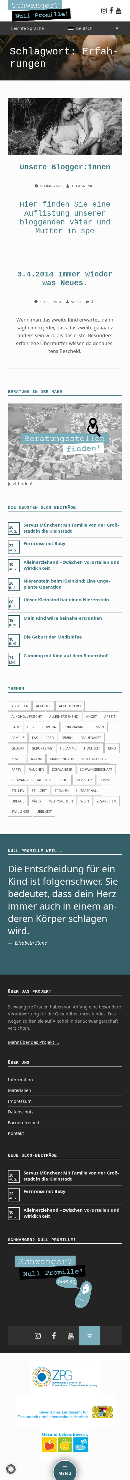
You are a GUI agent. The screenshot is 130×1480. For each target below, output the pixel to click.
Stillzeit (39, 790)
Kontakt (16, 1133)
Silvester (84, 780)
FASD (50, 737)
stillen (17, 790)
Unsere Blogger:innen (65, 167)
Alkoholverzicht (26, 716)
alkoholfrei (70, 706)
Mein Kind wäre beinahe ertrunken (63, 618)
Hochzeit (92, 748)
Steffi (76, 302)
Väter (81, 222)
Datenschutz (21, 1112)
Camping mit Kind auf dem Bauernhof (66, 655)
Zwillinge (20, 811)
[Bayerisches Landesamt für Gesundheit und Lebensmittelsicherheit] (65, 1410)
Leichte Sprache (27, 28)
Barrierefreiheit (23, 1123)
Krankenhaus (62, 758)
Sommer (106, 780)
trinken (62, 790)
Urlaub (17, 801)
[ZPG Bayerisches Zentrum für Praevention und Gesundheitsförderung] (65, 1377)
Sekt (64, 780)
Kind (112, 748)
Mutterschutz (94, 758)
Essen (99, 727)
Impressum (20, 1101)
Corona (49, 727)
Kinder (17, 758)
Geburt (17, 748)
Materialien (19, 1090)
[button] (11, 1469)
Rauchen (36, 769)
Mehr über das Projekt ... (33, 1042)
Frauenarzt (90, 737)
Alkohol (43, 706)
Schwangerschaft (96, 769)
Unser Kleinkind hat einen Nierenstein (66, 600)
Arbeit (109, 716)
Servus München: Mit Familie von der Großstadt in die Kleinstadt (71, 528)
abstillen (19, 706)
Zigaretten (106, 801)
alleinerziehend (63, 716)
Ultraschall (87, 790)
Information (20, 1080)
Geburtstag (42, 748)
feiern (67, 737)
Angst (91, 716)
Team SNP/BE (82, 186)
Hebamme (68, 748)
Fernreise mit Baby (44, 543)
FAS (35, 737)
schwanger (62, 769)
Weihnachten (61, 801)
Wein (84, 801)
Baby (15, 727)
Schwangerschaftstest (32, 780)
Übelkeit (44, 811)
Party (16, 769)
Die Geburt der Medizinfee (53, 637)
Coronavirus (74, 727)
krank (36, 758)
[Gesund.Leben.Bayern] (65, 1443)
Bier (30, 727)
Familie (17, 737)
